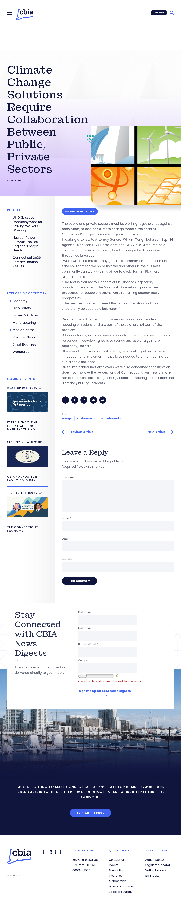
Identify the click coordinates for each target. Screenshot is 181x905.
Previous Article (81, 432)
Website (67, 559)
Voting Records (156, 870)
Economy (20, 301)
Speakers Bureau (120, 892)
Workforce (21, 352)
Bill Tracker (153, 876)
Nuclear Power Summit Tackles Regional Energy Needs (25, 244)
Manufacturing (111, 418)
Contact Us (117, 860)
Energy (67, 418)
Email (66, 538)
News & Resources (121, 886)
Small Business (24, 344)
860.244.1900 (81, 870)
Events (113, 865)
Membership (118, 881)
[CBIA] (24, 15)
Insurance (116, 876)
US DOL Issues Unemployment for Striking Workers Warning (27, 223)
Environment (86, 418)
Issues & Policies (25, 315)
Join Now (158, 12)
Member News (24, 337)
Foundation (116, 870)
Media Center (23, 330)
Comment (69, 477)
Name (66, 518)
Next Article (157, 432)
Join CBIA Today (90, 813)
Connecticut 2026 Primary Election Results (27, 262)
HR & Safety (22, 308)
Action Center (155, 860)
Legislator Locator (157, 865)
